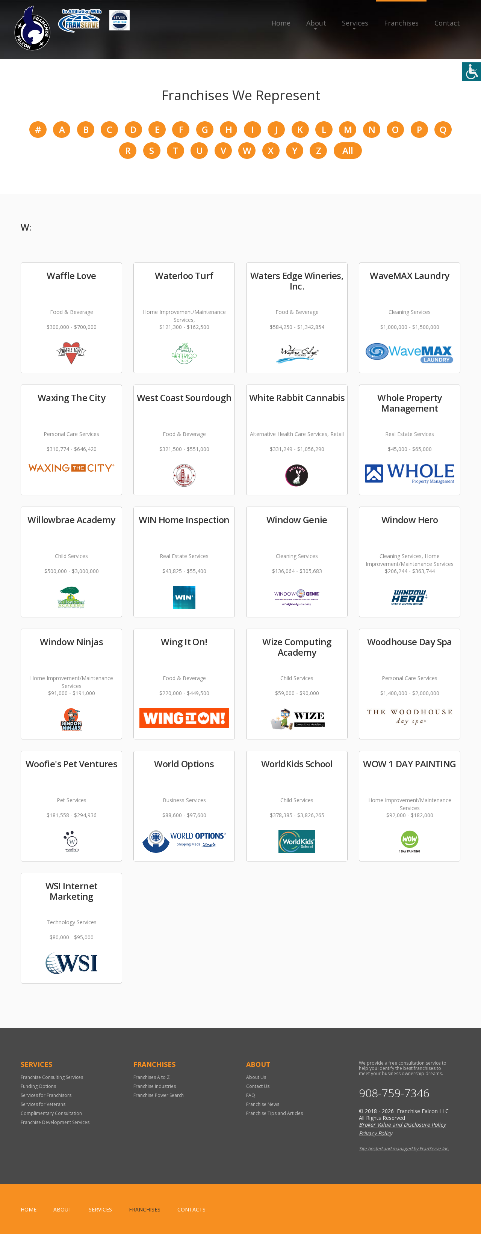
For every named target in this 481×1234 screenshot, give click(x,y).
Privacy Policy (375, 1133)
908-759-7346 (394, 1093)
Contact (447, 22)
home (28, 1209)
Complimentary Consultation (51, 1113)
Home (280, 22)
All (347, 150)
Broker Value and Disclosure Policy (402, 1124)
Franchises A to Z (151, 1077)
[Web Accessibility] (471, 71)
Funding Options (38, 1086)
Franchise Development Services (55, 1122)
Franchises (401, 22)
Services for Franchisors (46, 1095)
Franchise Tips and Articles (274, 1113)
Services (355, 22)
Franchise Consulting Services (52, 1077)
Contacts (191, 1209)
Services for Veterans (43, 1104)
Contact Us (257, 1086)
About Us (256, 1077)
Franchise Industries (154, 1086)
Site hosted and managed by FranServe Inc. (404, 1148)
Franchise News (262, 1104)
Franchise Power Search (158, 1095)
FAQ (250, 1095)
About (316, 22)
